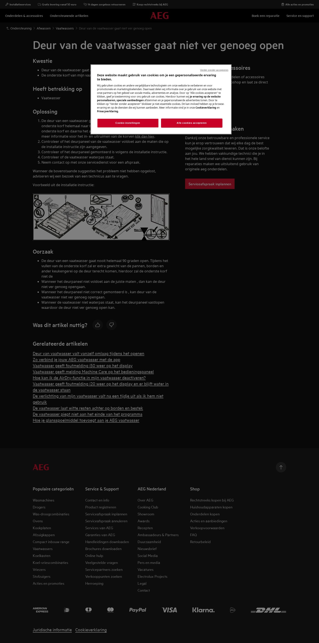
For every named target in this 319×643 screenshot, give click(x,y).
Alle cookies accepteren (192, 123)
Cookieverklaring (206, 107)
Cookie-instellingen (127, 123)
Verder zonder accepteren (214, 70)
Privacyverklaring (107, 111)
